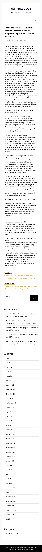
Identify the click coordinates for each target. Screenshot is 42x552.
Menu (36, 20)
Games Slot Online (12, 533)
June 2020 (9, 470)
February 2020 (10, 488)
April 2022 (9, 372)
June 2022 (9, 363)
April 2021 (9, 425)
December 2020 (11, 443)
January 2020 (10, 492)
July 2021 (8, 412)
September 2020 (11, 456)
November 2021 (11, 394)
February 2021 (10, 434)
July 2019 (8, 519)
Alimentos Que (21, 8)
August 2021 (10, 407)
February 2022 (10, 381)
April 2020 (9, 479)
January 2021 (10, 439)
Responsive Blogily (15, 549)
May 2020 (9, 474)
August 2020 (10, 461)
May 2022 (9, 367)
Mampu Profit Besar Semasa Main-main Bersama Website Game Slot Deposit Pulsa (20, 275)
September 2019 (11, 510)
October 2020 (10, 452)
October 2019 (10, 506)
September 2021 (11, 403)
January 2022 (10, 385)
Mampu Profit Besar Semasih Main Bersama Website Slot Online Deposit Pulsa (20, 286)
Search (7, 296)
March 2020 (9, 483)
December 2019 (11, 497)
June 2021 (9, 416)
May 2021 (9, 421)
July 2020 (9, 465)
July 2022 (9, 358)
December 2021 (11, 389)
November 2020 (11, 447)
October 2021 (10, 398)
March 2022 (9, 376)
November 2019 (11, 501)
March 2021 (9, 430)
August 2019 (10, 515)
